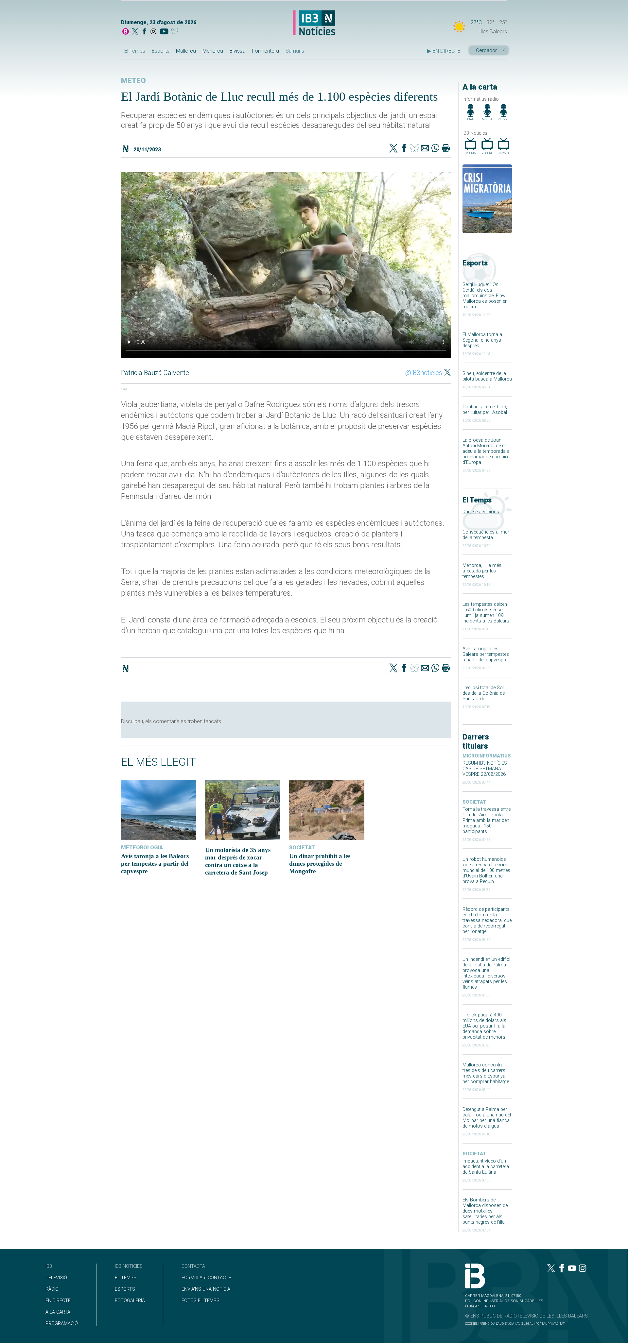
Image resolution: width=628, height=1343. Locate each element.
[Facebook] (144, 32)
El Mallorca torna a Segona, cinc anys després (482, 340)
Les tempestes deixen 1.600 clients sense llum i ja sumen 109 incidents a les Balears (485, 613)
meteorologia (142, 847)
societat (474, 802)
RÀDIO (52, 1289)
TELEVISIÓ (56, 1278)
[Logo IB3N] (314, 23)
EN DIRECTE (58, 1300)
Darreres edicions (480, 512)
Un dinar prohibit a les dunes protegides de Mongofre (319, 864)
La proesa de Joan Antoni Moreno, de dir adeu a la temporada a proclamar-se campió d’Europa (486, 451)
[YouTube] (164, 32)
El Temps (134, 51)
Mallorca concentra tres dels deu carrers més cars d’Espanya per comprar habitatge (485, 1073)
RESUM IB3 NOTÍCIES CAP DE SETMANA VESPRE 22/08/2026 (484, 768)
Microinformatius (486, 756)
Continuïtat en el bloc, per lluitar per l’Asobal (484, 409)
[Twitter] (393, 149)
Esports (160, 51)
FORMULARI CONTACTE (206, 1278)
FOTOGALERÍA (130, 1300)
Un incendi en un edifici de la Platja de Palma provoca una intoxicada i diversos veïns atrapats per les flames (486, 973)
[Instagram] (153, 32)
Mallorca (186, 51)
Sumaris (295, 51)
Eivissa (237, 51)
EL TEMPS (125, 1278)
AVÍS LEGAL (524, 1323)
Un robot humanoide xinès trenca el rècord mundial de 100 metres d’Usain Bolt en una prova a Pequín (486, 870)
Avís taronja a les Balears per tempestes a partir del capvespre (485, 654)
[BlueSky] (175, 32)
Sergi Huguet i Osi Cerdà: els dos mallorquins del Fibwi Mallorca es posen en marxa (485, 296)
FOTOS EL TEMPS (200, 1300)
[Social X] (135, 32)
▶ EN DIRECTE (444, 51)
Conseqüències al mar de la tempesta (485, 534)
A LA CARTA (57, 1312)
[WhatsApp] (435, 149)
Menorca (212, 51)
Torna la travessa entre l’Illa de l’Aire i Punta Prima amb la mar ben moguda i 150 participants (486, 820)
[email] (424, 149)
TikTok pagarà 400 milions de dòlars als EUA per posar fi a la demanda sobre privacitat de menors (484, 1026)
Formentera (265, 51)
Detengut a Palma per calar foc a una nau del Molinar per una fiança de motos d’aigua (486, 1118)
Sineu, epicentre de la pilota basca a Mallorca (487, 376)
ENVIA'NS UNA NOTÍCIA (206, 1289)
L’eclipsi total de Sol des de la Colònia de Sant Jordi (483, 693)
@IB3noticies (423, 373)
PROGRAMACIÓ (61, 1323)
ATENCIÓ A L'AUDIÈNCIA (497, 1323)
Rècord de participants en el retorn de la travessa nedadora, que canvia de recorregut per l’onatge (487, 920)
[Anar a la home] (125, 32)
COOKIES (471, 1323)
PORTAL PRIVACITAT (550, 1323)
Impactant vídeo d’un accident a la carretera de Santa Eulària (485, 1166)
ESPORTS (125, 1289)
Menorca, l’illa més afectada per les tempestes (481, 571)
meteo (133, 80)
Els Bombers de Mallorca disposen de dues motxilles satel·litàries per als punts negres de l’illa (485, 1211)
